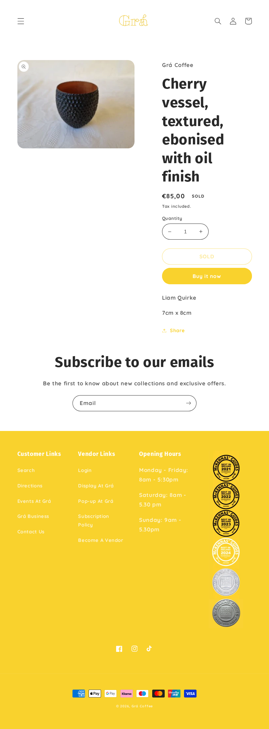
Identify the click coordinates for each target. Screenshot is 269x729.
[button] (20, 21)
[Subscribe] (188, 403)
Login (85, 470)
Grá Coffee (142, 706)
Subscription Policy (93, 520)
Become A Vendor (100, 540)
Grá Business (33, 516)
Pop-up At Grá (95, 501)
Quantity (172, 218)
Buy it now (207, 276)
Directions (30, 485)
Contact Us (31, 531)
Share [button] (177, 330)
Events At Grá (34, 501)
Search (26, 470)
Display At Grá (96, 485)
